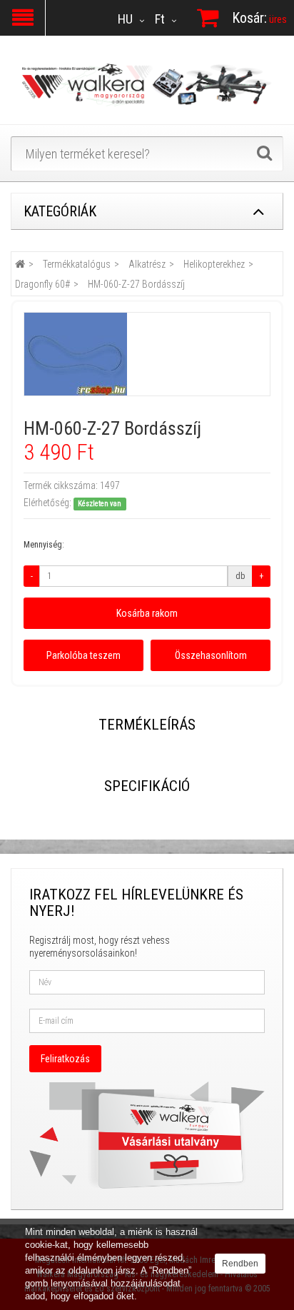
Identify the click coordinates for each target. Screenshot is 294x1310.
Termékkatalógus (77, 264)
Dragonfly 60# (42, 284)
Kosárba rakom (147, 613)
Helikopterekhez (214, 264)
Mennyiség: (44, 545)
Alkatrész (147, 264)
